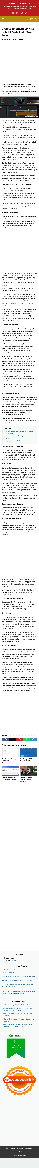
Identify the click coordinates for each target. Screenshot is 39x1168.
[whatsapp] (26, 739)
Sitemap (19, 1151)
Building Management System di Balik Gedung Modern (19, 976)
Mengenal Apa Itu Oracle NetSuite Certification (17, 980)
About (6, 1148)
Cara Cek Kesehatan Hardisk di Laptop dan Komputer (26, 779)
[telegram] (33, 739)
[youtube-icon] (21, 13)
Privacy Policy (29, 1148)
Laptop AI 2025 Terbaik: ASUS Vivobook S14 (19, 441)
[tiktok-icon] (26, 13)
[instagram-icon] (17, 13)
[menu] (4, 19)
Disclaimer (20, 1148)
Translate (17, 960)
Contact (12, 1148)
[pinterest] (19, 739)
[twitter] (12, 739)
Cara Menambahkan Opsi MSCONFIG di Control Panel (9, 761)
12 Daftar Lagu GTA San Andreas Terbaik (18, 1005)
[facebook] (5, 739)
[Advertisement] (19, 61)
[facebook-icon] (13, 13)
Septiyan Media (19, 3)
